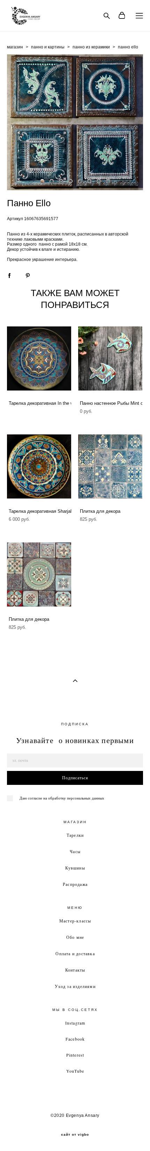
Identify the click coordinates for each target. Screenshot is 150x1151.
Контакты (75, 970)
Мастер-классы (75, 921)
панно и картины (48, 47)
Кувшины (75, 868)
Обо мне (75, 937)
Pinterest (75, 1055)
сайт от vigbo (75, 1134)
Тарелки (75, 835)
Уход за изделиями (75, 986)
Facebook (75, 1039)
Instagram (75, 1023)
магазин (15, 47)
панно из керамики (91, 47)
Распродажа (75, 884)
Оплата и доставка (75, 953)
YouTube (75, 1071)
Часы (75, 851)
